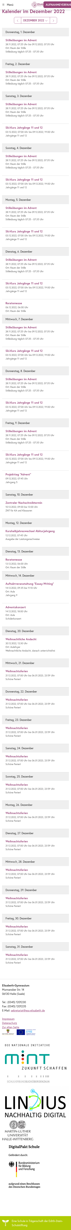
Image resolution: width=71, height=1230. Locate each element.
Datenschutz (9, 1023)
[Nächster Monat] (53, 20)
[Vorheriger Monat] (17, 20)
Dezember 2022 (34, 20)
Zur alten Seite (10, 1027)
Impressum (8, 1019)
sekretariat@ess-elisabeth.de (28, 1010)
